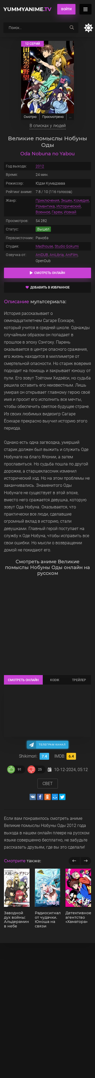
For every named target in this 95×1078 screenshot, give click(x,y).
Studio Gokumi (67, 246)
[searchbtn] (71, 27)
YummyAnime (27, 9)
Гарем (57, 212)
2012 (40, 166)
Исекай (70, 212)
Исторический (68, 206)
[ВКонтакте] (33, 797)
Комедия (81, 200)
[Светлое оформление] (88, 27)
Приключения (47, 200)
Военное (43, 212)
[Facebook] (40, 797)
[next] (85, 861)
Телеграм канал (52, 744)
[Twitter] (62, 797)
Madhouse (44, 246)
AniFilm (71, 255)
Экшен (66, 200)
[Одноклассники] (47, 797)
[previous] (74, 861)
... (70, 117)
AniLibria (57, 255)
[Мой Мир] (55, 797)
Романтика (45, 206)
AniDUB (42, 255)
